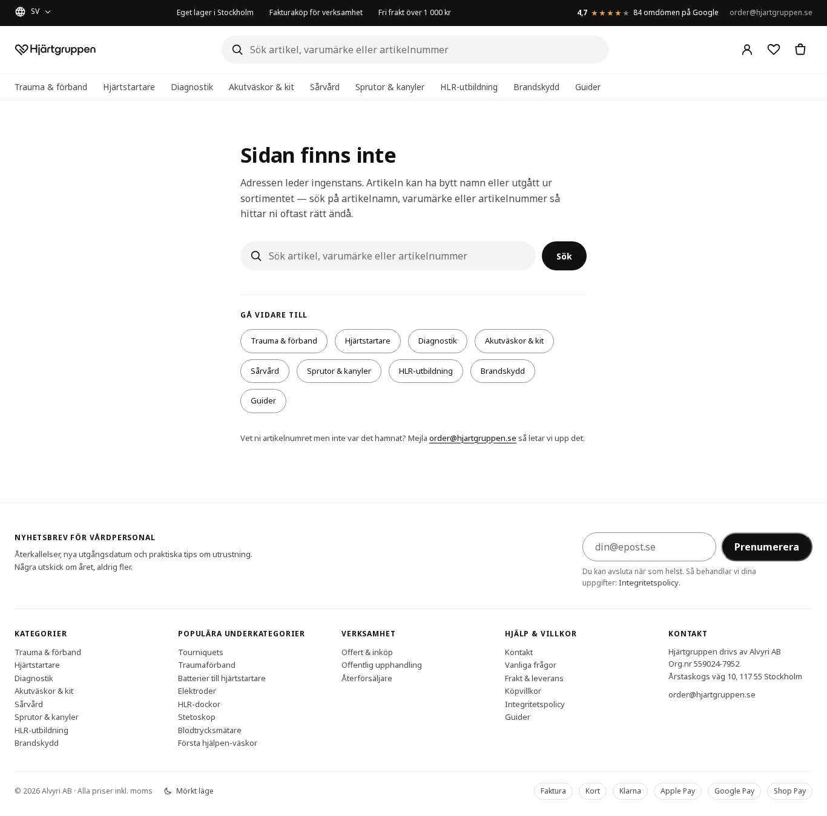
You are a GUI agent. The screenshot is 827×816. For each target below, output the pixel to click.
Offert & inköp (367, 651)
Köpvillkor (523, 690)
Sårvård (325, 87)
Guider (588, 87)
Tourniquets (200, 651)
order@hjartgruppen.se (771, 12)
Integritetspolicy (649, 582)
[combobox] (415, 50)
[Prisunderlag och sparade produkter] (774, 50)
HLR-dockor (199, 703)
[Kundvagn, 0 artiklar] (800, 50)
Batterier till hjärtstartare (222, 677)
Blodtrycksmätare (210, 729)
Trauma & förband (51, 87)
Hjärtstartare (129, 87)
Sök (564, 256)
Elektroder (197, 690)
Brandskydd (536, 87)
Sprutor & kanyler (389, 87)
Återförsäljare (366, 677)
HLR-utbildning (469, 87)
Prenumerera (766, 546)
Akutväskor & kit (261, 87)
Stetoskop (197, 716)
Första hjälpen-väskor (217, 742)
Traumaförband (207, 664)
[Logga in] (747, 50)
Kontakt (519, 651)
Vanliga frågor (530, 664)
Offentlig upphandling (381, 664)
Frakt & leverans (534, 677)
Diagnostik (192, 87)
